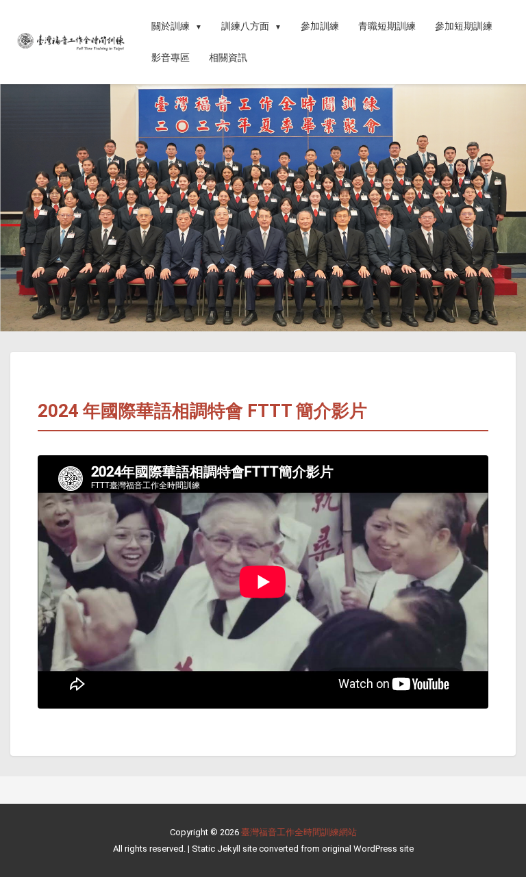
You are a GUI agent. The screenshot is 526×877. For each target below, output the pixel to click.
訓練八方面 (245, 26)
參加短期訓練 (463, 26)
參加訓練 (320, 26)
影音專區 (170, 57)
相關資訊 (228, 57)
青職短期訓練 (387, 26)
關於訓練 (170, 26)
